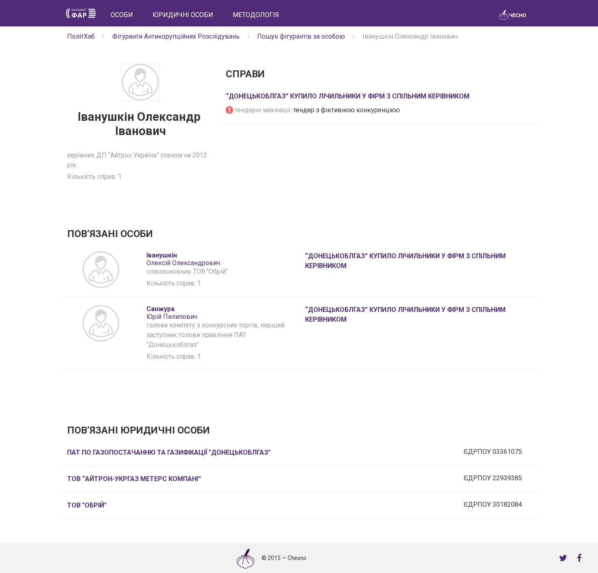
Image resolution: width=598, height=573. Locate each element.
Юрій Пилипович (171, 312)
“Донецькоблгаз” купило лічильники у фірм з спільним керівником (347, 96)
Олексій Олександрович (183, 259)
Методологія (256, 15)
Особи (122, 15)
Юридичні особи (183, 15)
